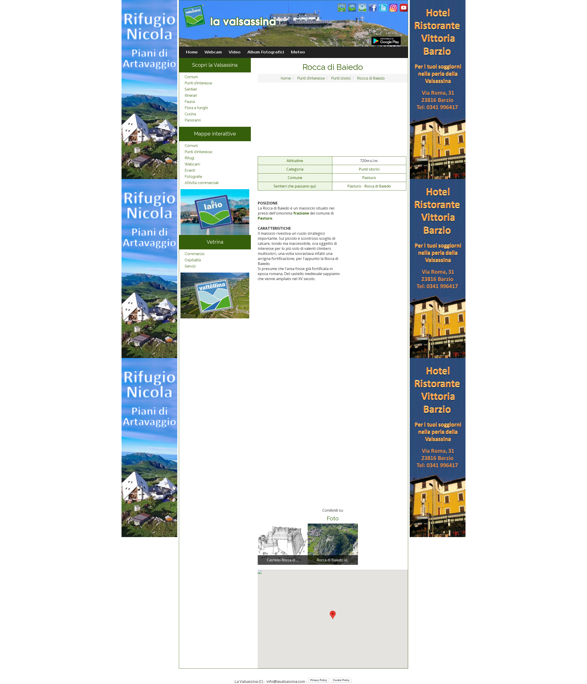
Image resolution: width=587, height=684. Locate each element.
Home (192, 52)
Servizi (190, 266)
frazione (301, 213)
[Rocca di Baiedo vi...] (333, 543)
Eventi (190, 170)
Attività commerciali (202, 183)
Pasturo (369, 177)
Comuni (191, 77)
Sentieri (191, 89)
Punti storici (340, 78)
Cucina (190, 114)
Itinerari (191, 95)
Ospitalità (193, 260)
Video (235, 52)
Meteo (298, 52)
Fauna (190, 101)
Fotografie (193, 176)
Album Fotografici (265, 52)
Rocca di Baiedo (370, 78)
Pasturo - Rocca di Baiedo (369, 186)
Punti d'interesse (198, 83)
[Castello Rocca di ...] (283, 543)
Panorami (193, 120)
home (286, 78)
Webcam (213, 52)
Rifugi (189, 158)
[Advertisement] (333, 119)
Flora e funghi (196, 108)
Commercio (195, 254)
